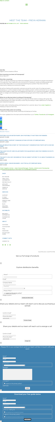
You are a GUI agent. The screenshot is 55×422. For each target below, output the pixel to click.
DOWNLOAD (27, 419)
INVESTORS (5, 230)
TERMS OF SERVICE (5, 188)
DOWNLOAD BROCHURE (27, 297)
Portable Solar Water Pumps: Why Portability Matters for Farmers (23, 135)
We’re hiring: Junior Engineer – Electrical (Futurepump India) (20, 163)
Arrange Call (27, 340)
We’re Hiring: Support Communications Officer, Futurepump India (22, 140)
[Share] (27, 128)
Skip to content (4, 0)
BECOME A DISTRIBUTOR (6, 214)
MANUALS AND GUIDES (6, 201)
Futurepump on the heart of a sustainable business (21, 169)
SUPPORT (5, 195)
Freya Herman (24, 23)
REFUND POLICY (6, 182)
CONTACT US (5, 241)
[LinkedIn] (27, 124)
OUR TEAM (5, 224)
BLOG (3, 204)
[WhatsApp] (27, 122)
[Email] (27, 126)
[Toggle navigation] (26, 3)
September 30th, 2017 (13, 23)
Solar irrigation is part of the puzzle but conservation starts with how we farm (27, 145)
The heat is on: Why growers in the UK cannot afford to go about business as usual (27, 158)
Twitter (36, 114)
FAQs (3, 228)
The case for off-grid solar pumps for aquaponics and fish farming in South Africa (27, 151)
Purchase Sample (27, 320)
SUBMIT (27, 388)
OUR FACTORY (6, 226)
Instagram (51, 114)
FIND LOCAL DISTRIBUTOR (6, 179)
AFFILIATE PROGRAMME (6, 185)
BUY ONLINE (5, 176)
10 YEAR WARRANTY (5, 198)
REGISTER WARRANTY (5, 206)
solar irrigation (45, 105)
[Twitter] (27, 120)
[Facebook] (27, 118)
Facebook (42, 114)
